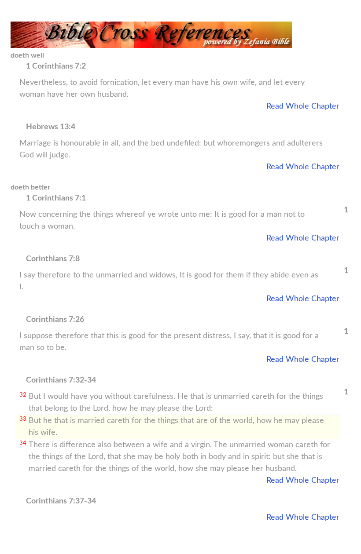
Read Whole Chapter (302, 106)
